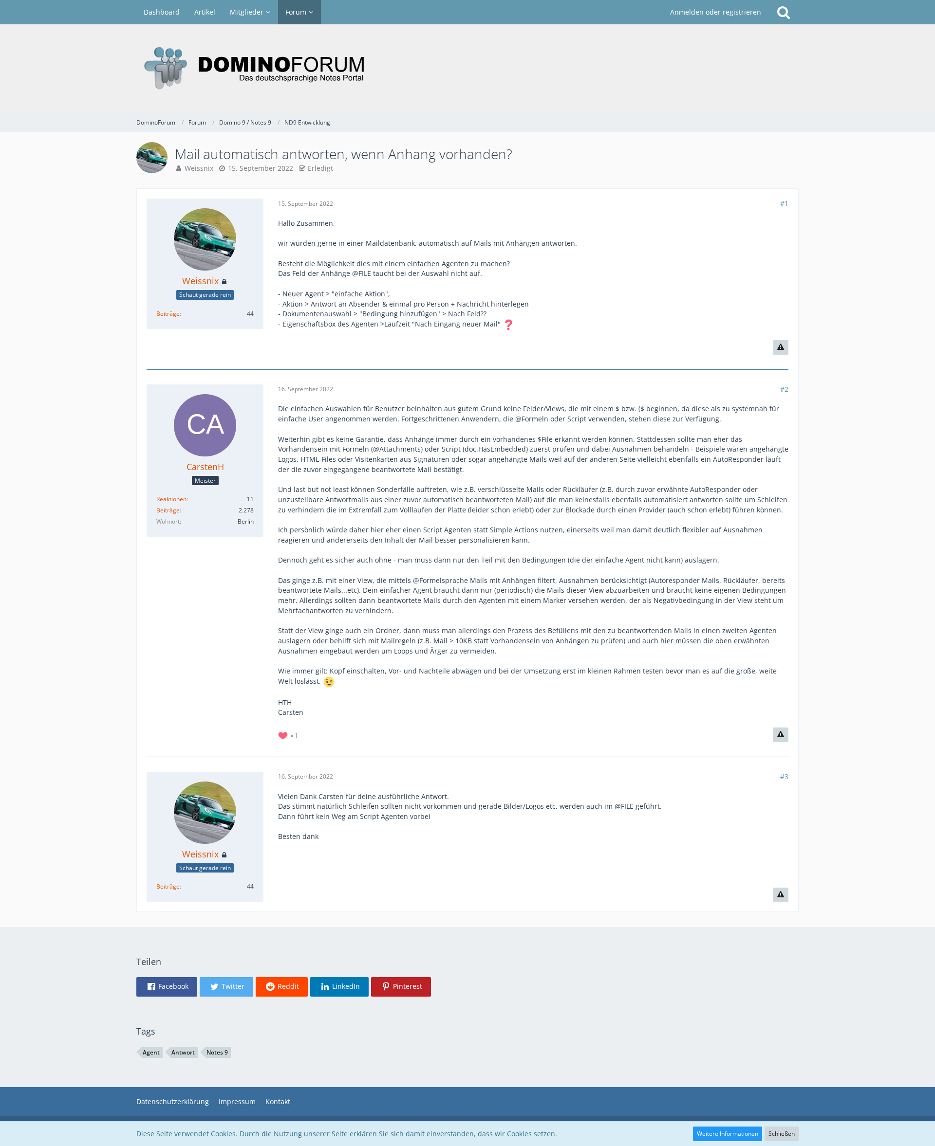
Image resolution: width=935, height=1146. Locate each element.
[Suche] (783, 12)
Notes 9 (217, 1052)
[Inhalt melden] (780, 347)
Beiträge (168, 313)
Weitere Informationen (727, 1133)
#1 (784, 203)
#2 (784, 389)
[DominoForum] (467, 68)
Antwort (183, 1052)
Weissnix (199, 168)
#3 (784, 776)
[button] (166, 987)
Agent (151, 1052)
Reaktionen (171, 499)
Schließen (781, 1133)
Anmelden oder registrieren (715, 12)
